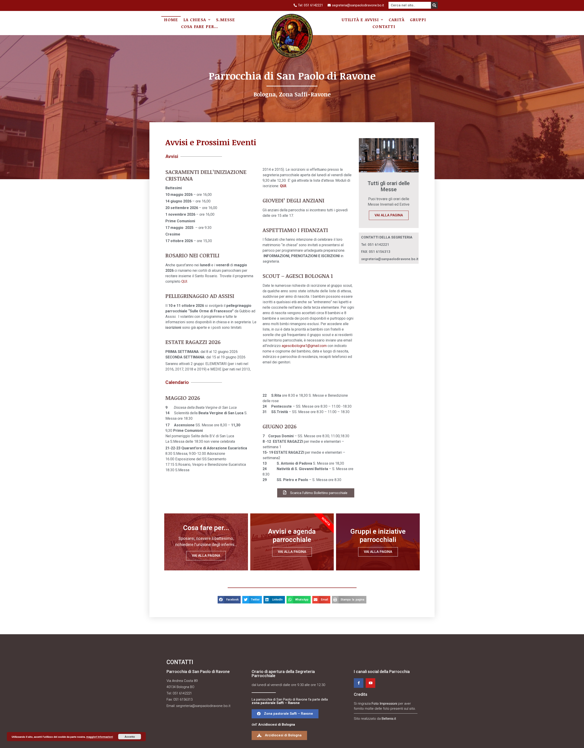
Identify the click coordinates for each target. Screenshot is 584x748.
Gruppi (418, 19)
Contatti (384, 26)
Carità (396, 19)
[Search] (434, 5)
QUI (184, 281)
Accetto (130, 737)
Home (171, 19)
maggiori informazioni (99, 736)
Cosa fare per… (199, 26)
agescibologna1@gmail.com (304, 346)
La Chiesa (194, 19)
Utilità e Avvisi (360, 19)
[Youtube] (370, 683)
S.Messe (225, 19)
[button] (285, 713)
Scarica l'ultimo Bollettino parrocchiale (318, 493)
